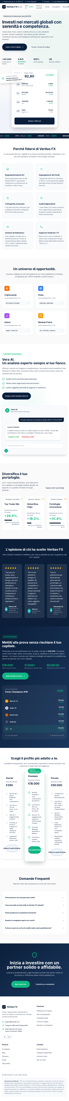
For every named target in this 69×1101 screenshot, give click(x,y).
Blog (3, 1053)
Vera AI (29, 7)
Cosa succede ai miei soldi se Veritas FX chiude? (24, 905)
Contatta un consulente (45, 984)
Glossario (5, 1056)
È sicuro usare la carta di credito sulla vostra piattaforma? (28, 928)
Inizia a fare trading (13, 47)
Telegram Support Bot (44, 1053)
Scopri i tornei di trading (40, 47)
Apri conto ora (20, 984)
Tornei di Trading (42, 1022)
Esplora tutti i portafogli (55, 488)
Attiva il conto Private (57, 852)
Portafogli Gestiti (42, 1018)
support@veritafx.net (12, 1022)
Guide (4, 1060)
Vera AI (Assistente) (43, 1014)
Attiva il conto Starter (12, 848)
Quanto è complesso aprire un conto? (20, 920)
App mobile (6, 1063)
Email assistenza (42, 1049)
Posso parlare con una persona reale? (20, 897)
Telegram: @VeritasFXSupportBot (16, 1025)
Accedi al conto (42, 1056)
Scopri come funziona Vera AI (16, 396)
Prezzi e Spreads (39, 7)
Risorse (65, 7)
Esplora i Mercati (34, 121)
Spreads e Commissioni (45, 1025)
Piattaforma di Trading (44, 1011)
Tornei (47, 7)
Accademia (56, 7)
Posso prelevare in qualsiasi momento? (20, 913)
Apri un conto (41, 1060)
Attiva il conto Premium (34, 850)
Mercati (19, 7)
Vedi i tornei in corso (14, 676)
